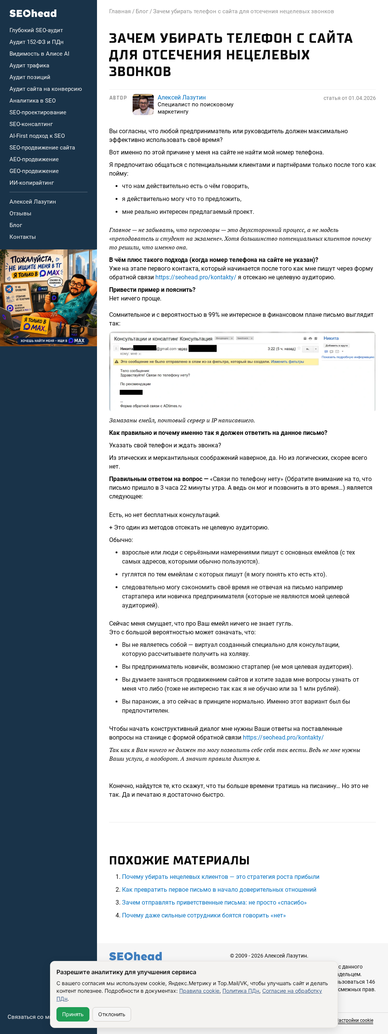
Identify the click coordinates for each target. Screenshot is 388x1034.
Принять (73, 1014)
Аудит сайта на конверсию (45, 89)
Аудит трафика (29, 65)
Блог (15, 225)
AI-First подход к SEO (37, 135)
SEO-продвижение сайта (42, 147)
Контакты (22, 237)
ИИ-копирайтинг (31, 182)
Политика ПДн (240, 990)
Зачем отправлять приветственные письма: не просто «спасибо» (214, 902)
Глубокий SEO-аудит (36, 30)
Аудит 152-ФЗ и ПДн (36, 42)
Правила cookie (199, 990)
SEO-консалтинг (31, 124)
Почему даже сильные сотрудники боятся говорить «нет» (204, 915)
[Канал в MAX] (48, 297)
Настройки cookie (354, 1020)
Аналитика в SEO (32, 100)
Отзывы (20, 213)
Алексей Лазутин (32, 201)
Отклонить (111, 1014)
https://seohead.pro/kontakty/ (195, 277)
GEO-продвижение (34, 171)
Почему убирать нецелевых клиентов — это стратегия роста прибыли (220, 876)
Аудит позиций (29, 77)
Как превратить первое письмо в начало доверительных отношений (219, 889)
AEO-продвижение (34, 159)
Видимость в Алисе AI (39, 53)
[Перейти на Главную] (33, 13)
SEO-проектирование (37, 112)
